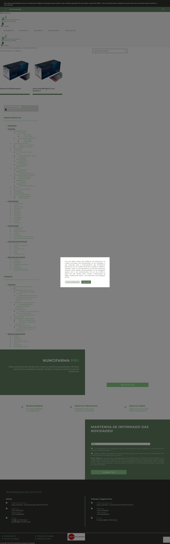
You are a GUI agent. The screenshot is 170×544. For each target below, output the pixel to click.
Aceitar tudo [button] (86, 282)
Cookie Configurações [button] (72, 282)
